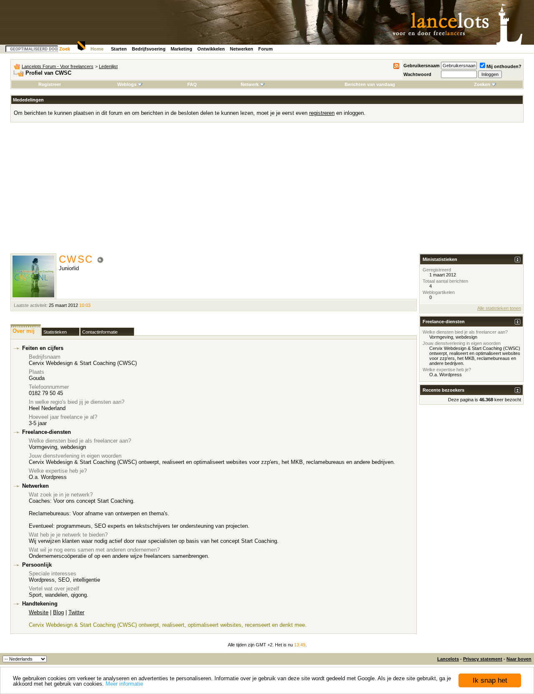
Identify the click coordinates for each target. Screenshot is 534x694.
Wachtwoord (417, 74)
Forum (265, 48)
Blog (58, 612)
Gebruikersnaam (421, 65)
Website (38, 612)
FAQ (192, 84)
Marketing (181, 48)
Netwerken (241, 48)
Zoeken (482, 84)
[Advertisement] (267, 190)
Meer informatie (124, 684)
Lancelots (448, 658)
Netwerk (250, 84)
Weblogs (126, 84)
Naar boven (518, 658)
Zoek (64, 48)
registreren (322, 113)
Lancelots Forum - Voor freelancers (57, 66)
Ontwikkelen (211, 48)
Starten (119, 48)
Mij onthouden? (503, 66)
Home (97, 48)
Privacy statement (482, 658)
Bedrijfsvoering (149, 48)
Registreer (49, 84)
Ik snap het (490, 680)
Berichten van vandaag (370, 84)
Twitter (76, 612)
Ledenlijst (108, 66)
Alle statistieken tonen (499, 308)
